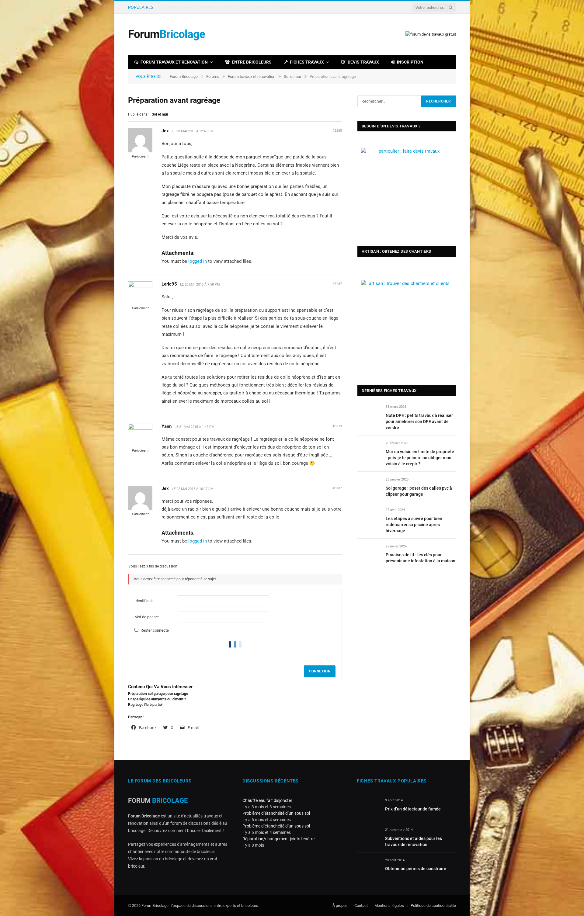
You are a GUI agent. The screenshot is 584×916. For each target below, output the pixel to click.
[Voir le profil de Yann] (140, 428)
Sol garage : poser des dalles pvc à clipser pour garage (419, 491)
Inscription (410, 62)
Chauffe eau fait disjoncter (267, 800)
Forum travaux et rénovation (174, 62)
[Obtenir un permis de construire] (368, 867)
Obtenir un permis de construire (415, 868)
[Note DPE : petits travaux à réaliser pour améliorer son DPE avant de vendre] (368, 414)
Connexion (319, 671)
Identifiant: (143, 601)
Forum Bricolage (184, 76)
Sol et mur (292, 76)
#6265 (337, 131)
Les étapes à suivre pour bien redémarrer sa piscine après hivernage (414, 524)
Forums (212, 76)
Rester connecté (155, 630)
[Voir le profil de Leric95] (140, 286)
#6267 (337, 284)
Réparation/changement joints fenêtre (278, 838)
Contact (361, 905)
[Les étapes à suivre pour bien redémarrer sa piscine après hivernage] (368, 517)
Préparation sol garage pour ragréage (158, 694)
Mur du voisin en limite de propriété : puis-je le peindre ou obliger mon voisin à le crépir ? (232, 7)
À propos (340, 905)
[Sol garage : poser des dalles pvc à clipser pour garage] (368, 486)
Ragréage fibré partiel (145, 705)
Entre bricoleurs (252, 62)
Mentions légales (389, 905)
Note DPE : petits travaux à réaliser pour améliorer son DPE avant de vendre (419, 421)
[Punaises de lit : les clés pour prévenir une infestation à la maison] (368, 553)
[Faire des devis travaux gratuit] (430, 34)
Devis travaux (363, 62)
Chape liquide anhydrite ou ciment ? (157, 699)
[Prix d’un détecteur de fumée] (368, 807)
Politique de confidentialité (433, 905)
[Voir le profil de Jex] (140, 151)
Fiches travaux (307, 62)
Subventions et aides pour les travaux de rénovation (413, 841)
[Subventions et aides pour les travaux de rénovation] (368, 837)
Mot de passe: (146, 617)
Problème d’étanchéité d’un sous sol (276, 813)
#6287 (337, 488)
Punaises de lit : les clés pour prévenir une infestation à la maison (420, 557)
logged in (197, 261)
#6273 (337, 426)
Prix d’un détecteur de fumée (413, 809)
